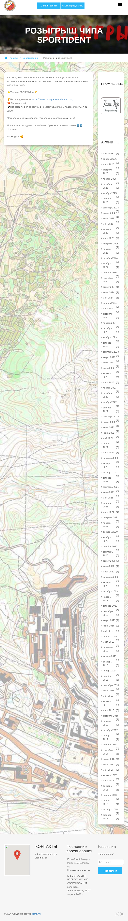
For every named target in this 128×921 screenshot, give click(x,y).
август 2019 (111, 620)
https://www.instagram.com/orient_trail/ (52, 99)
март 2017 (111, 781)
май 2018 (111, 696)
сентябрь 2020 (111, 553)
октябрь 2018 (111, 678)
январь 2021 (111, 525)
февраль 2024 (111, 315)
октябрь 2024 (111, 273)
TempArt (36, 913)
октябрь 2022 (111, 409)
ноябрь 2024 (111, 265)
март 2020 (111, 571)
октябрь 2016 (111, 796)
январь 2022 (111, 465)
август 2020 (111, 560)
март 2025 (111, 238)
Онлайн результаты (73, 5)
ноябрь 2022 (111, 403)
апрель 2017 (111, 776)
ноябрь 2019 (111, 598)
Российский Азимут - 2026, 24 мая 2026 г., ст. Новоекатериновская (78, 865)
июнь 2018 (111, 691)
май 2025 (111, 224)
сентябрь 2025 (111, 208)
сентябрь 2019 (111, 613)
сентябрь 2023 (111, 352)
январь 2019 (111, 657)
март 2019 (111, 642)
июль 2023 (111, 363)
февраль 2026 (111, 171)
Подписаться (110, 870)
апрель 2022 (111, 445)
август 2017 (111, 759)
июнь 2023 (111, 369)
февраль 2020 (111, 578)
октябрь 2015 (111, 817)
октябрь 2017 (111, 745)
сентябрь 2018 (111, 686)
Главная (13, 58)
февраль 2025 (111, 244)
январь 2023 (111, 388)
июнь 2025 (111, 219)
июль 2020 (111, 566)
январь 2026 (111, 179)
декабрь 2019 (111, 592)
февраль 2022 (111, 459)
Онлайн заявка (49, 5)
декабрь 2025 (111, 186)
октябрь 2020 (111, 547)
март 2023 (111, 382)
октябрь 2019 (111, 606)
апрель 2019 (111, 637)
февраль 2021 (111, 518)
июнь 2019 (111, 625)
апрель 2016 (111, 802)
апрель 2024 (111, 304)
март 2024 (111, 309)
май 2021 (111, 498)
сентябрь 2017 (111, 752)
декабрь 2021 (111, 473)
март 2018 (111, 710)
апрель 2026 (111, 160)
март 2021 (111, 512)
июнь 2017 (111, 764)
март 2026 (111, 165)
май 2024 (111, 297)
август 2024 (111, 287)
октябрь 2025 (111, 200)
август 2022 (111, 423)
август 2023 (111, 358)
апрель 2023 (111, 375)
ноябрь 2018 (111, 671)
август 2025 (111, 214)
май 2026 (111, 153)
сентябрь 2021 (111, 488)
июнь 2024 (111, 292)
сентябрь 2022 (111, 417)
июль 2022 (111, 428)
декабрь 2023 (111, 330)
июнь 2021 (111, 493)
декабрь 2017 (111, 731)
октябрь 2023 (111, 344)
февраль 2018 (111, 716)
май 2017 (111, 769)
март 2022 (111, 452)
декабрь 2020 (111, 532)
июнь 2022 (111, 433)
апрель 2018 (111, 703)
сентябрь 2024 (111, 280)
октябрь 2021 (111, 479)
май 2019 (111, 631)
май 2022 (111, 439)
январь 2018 (111, 723)
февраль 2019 (111, 649)
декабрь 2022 (111, 395)
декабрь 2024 (111, 259)
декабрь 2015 (111, 810)
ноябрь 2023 (111, 338)
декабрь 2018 (111, 663)
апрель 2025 (111, 231)
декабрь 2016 (111, 788)
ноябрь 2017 (111, 737)
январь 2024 (111, 324)
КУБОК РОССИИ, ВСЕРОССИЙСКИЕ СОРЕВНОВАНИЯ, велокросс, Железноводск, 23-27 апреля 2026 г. (79, 885)
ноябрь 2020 (111, 539)
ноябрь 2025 (111, 194)
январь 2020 (111, 584)
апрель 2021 (111, 505)
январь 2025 (111, 251)
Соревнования (30, 58)
